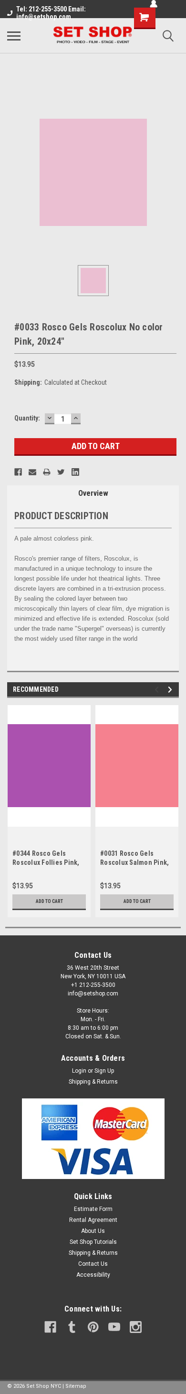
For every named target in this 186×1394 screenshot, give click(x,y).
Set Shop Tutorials (93, 1242)
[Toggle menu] (14, 35)
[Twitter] (61, 472)
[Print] (47, 472)
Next (171, 689)
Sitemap (75, 1386)
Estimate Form (93, 1209)
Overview (93, 493)
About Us (93, 1231)
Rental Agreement (93, 1220)
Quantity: (27, 418)
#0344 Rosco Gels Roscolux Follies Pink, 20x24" (46, 862)
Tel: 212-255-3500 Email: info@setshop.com (51, 12)
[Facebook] (18, 472)
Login (79, 1070)
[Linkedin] (75, 472)
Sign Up (104, 1070)
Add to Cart (49, 901)
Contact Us (93, 1264)
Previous (158, 689)
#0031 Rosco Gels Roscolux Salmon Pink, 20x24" (134, 862)
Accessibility (93, 1274)
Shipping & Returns (93, 1081)
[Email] (32, 472)
